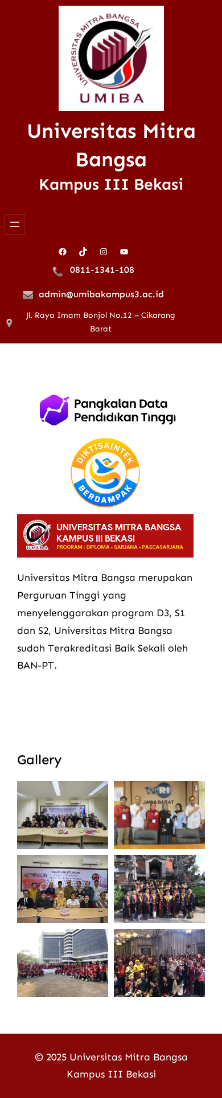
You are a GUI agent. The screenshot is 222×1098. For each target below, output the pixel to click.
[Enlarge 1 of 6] (93, 795)
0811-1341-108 (102, 269)
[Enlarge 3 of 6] (93, 869)
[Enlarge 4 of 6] (190, 869)
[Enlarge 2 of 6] (190, 795)
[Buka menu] (15, 224)
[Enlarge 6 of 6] (190, 943)
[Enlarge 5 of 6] (93, 943)
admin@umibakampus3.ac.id (101, 294)
